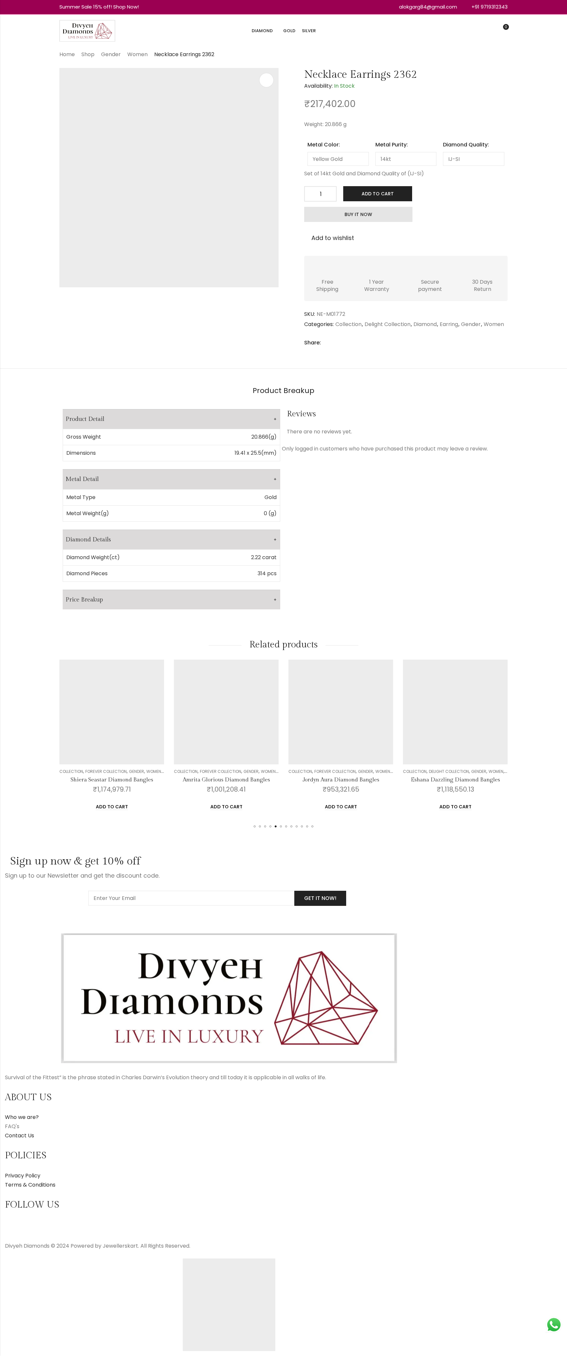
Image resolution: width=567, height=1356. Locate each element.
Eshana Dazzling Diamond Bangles (341, 779)
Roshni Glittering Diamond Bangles (455, 779)
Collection (348, 324)
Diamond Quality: (466, 144)
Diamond (425, 324)
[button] (255, 826)
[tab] (283, 391)
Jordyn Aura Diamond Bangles (226, 779)
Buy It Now (358, 214)
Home (67, 54)
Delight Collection (387, 324)
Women (137, 54)
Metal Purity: (391, 144)
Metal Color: (323, 144)
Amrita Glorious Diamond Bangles (112, 779)
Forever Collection (106, 771)
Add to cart (378, 193)
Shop (87, 54)
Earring (449, 324)
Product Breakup (283, 390)
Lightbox (266, 80)
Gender (111, 54)
